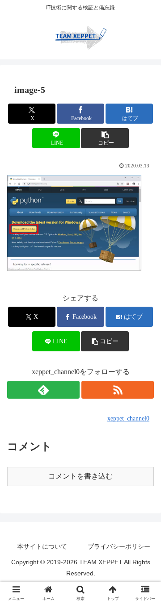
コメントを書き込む (80, 476)
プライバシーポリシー (119, 546)
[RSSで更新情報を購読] (117, 390)
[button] (105, 138)
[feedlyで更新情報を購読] (43, 390)
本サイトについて (42, 546)
